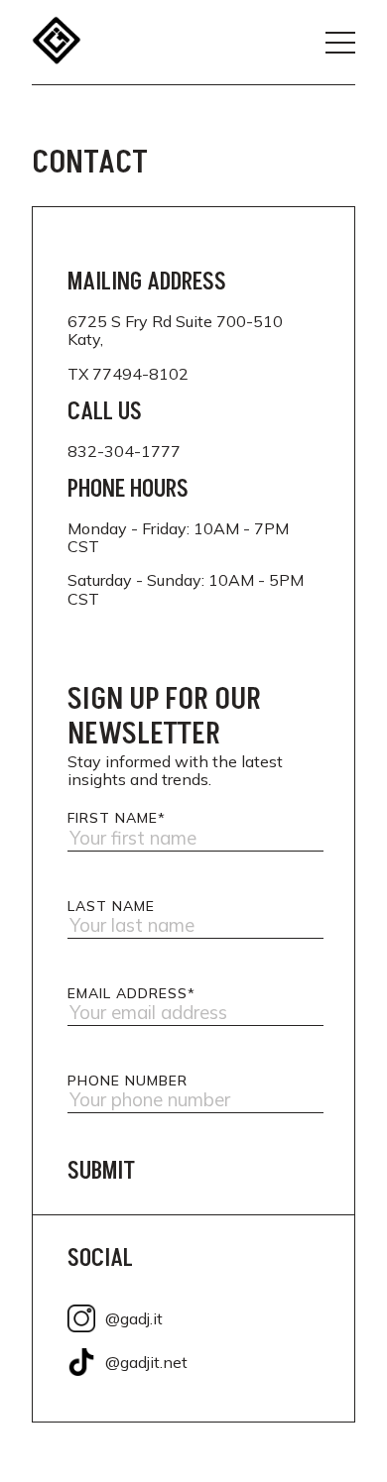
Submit (101, 1172)
